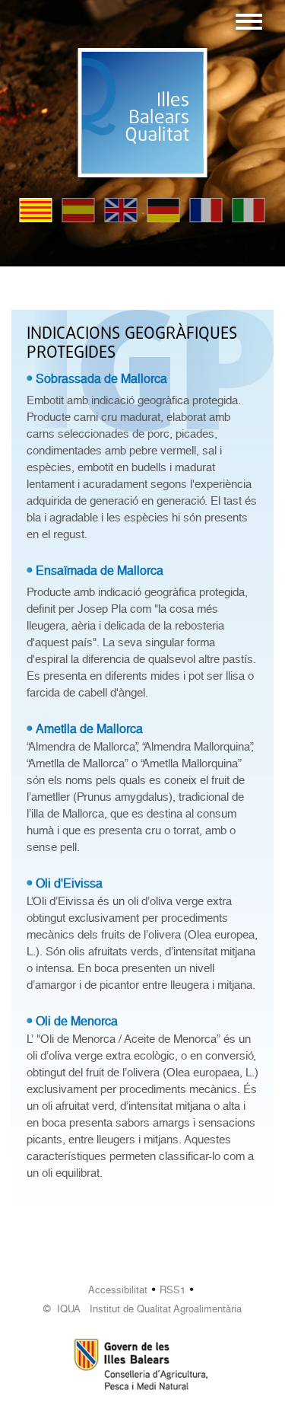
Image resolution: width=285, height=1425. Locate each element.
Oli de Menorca (77, 1021)
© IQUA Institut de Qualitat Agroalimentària (142, 1309)
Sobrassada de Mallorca (101, 378)
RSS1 (172, 1290)
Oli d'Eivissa (69, 883)
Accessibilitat (117, 1290)
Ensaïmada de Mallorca (99, 570)
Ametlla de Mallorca (89, 729)
